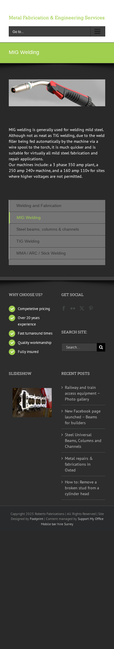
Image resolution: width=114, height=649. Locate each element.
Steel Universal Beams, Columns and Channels (83, 440)
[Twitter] (82, 308)
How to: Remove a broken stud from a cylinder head (82, 487)
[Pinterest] (91, 308)
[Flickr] (72, 308)
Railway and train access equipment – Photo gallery (82, 393)
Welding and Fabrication (38, 205)
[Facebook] (63, 308)
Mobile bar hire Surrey (57, 524)
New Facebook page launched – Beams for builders (83, 416)
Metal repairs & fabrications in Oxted (79, 464)
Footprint (37, 518)
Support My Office (90, 518)
